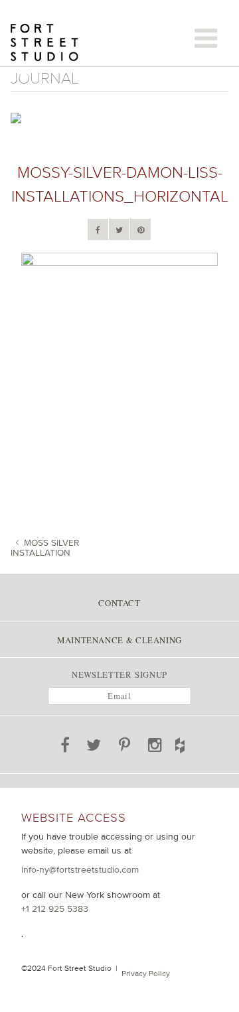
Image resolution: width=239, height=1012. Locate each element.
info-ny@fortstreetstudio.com (80, 869)
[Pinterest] (140, 230)
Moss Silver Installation (45, 547)
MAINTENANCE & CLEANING (119, 640)
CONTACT (119, 603)
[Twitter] (119, 230)
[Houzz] (190, 743)
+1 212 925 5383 (54, 908)
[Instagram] (155, 747)
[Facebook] (98, 230)
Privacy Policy (145, 973)
